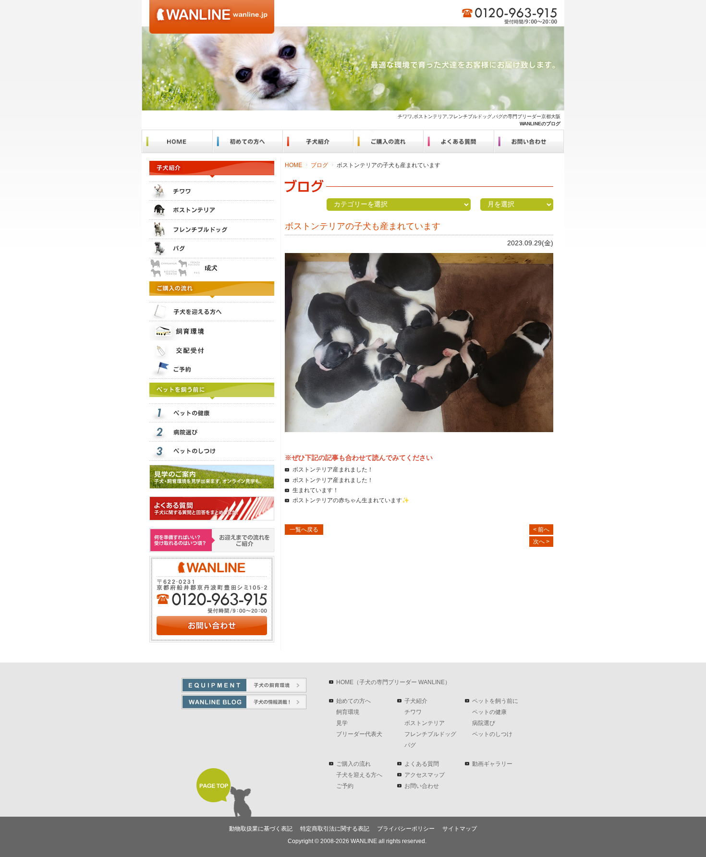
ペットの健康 (489, 712)
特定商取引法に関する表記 (334, 828)
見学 (342, 723)
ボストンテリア (424, 723)
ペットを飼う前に (495, 701)
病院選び (483, 723)
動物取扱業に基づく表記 (260, 828)
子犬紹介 (415, 701)
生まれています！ (315, 490)
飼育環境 (347, 712)
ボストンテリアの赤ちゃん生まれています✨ (350, 500)
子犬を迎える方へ (359, 775)
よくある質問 (421, 763)
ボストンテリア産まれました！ (332, 469)
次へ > (541, 541)
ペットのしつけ (492, 734)
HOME (293, 165)
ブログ (319, 165)
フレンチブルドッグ (430, 734)
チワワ (413, 712)
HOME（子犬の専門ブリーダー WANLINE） (393, 682)
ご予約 (344, 786)
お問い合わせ (421, 786)
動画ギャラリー (492, 763)
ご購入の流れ (353, 763)
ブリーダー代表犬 (359, 734)
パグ (410, 745)
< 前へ (541, 529)
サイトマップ (459, 828)
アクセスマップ (424, 775)
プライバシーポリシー (406, 828)
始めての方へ (353, 701)
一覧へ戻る (304, 529)
